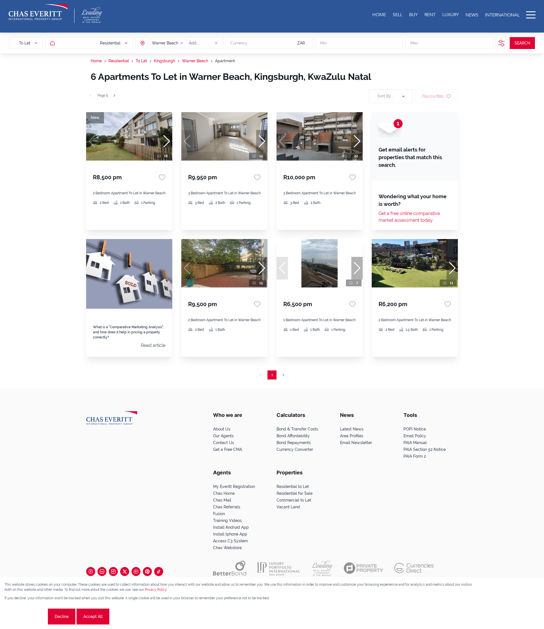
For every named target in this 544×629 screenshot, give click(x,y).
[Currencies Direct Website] (414, 568)
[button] (181, 43)
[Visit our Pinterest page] (147, 571)
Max (414, 43)
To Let (141, 61)
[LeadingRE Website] (322, 568)
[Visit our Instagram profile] (113, 571)
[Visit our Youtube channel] (136, 571)
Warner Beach (195, 61)
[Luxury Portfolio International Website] (279, 568)
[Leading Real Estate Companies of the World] (91, 15)
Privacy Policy (156, 590)
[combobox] (210, 43)
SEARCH (522, 43)
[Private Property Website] (363, 568)
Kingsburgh (164, 61)
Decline (62, 616)
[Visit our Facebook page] (90, 571)
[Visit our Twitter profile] (124, 571)
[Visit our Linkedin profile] (102, 571)
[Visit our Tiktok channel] (158, 571)
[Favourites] (162, 177)
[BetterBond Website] (229, 568)
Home (96, 61)
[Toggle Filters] (501, 43)
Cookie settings (25, 616)
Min (323, 43)
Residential (119, 61)
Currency (238, 43)
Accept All (93, 616)
